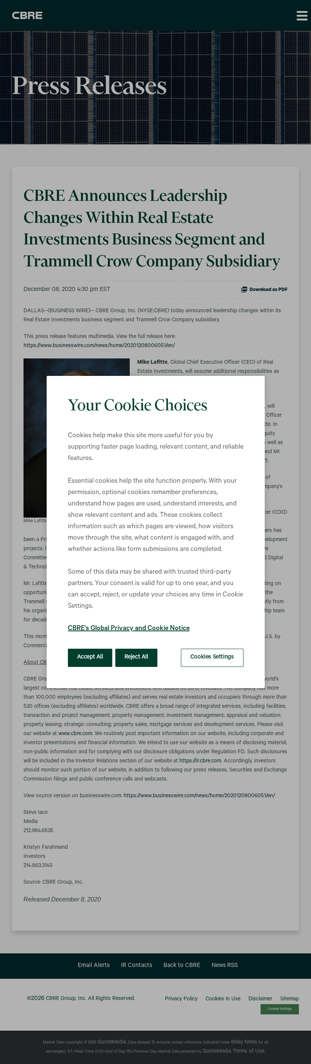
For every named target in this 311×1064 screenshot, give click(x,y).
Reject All (136, 657)
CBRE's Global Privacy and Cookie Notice (129, 629)
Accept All (90, 657)
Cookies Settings (212, 657)
